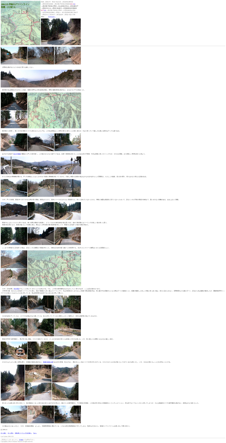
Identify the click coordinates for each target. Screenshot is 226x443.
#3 (45, 10)
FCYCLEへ (51, 16)
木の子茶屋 (16, 154)
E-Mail (21, 439)
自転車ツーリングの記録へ (23, 433)
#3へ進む (3, 433)
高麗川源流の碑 (48, 362)
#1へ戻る (10, 433)
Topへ (35, 433)
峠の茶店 (16, 288)
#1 (74, 4)
